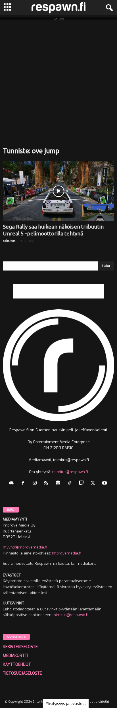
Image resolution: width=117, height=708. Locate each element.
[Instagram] (36, 483)
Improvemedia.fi (66, 553)
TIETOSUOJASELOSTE (22, 673)
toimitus (9, 241)
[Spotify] (59, 483)
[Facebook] (24, 483)
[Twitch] (82, 483)
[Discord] (12, 483)
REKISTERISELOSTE (20, 646)
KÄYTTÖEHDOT (17, 664)
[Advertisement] (58, 79)
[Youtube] (105, 483)
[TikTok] (71, 483)
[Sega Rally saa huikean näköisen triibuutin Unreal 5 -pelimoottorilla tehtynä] (58, 191)
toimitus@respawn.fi (70, 471)
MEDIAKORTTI (15, 655)
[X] (94, 483)
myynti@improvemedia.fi (25, 547)
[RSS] (47, 483)
